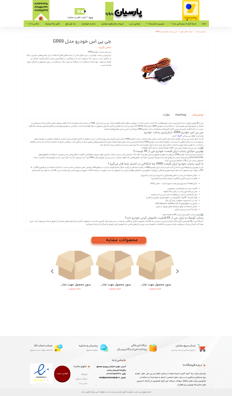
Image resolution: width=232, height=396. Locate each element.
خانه (204, 24)
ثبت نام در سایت (76, 17)
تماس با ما (34, 24)
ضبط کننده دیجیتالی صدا (184, 24)
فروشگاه (84, 374)
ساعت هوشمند (88, 24)
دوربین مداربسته (156, 24)
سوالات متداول (81, 379)
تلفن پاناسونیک (52, 24)
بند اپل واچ (70, 24)
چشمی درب (134, 24)
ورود (90, 17)
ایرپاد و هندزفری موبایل (112, 24)
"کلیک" (179, 136)
